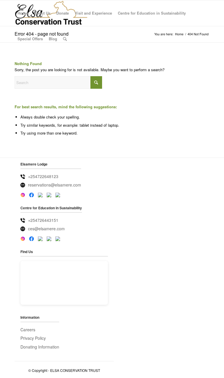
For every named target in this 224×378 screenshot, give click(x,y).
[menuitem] (23, 13)
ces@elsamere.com (46, 228)
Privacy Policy (33, 338)
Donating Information (39, 347)
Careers (27, 329)
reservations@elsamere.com (54, 185)
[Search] (65, 39)
